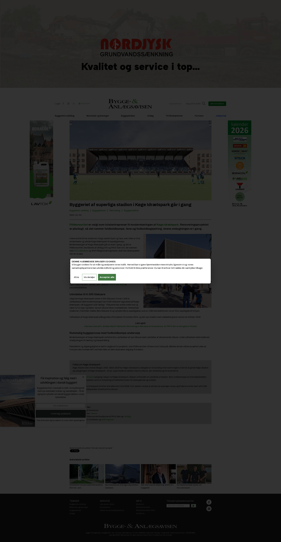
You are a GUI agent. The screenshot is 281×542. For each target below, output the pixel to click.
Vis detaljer (89, 277)
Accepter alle (107, 277)
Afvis (76, 277)
